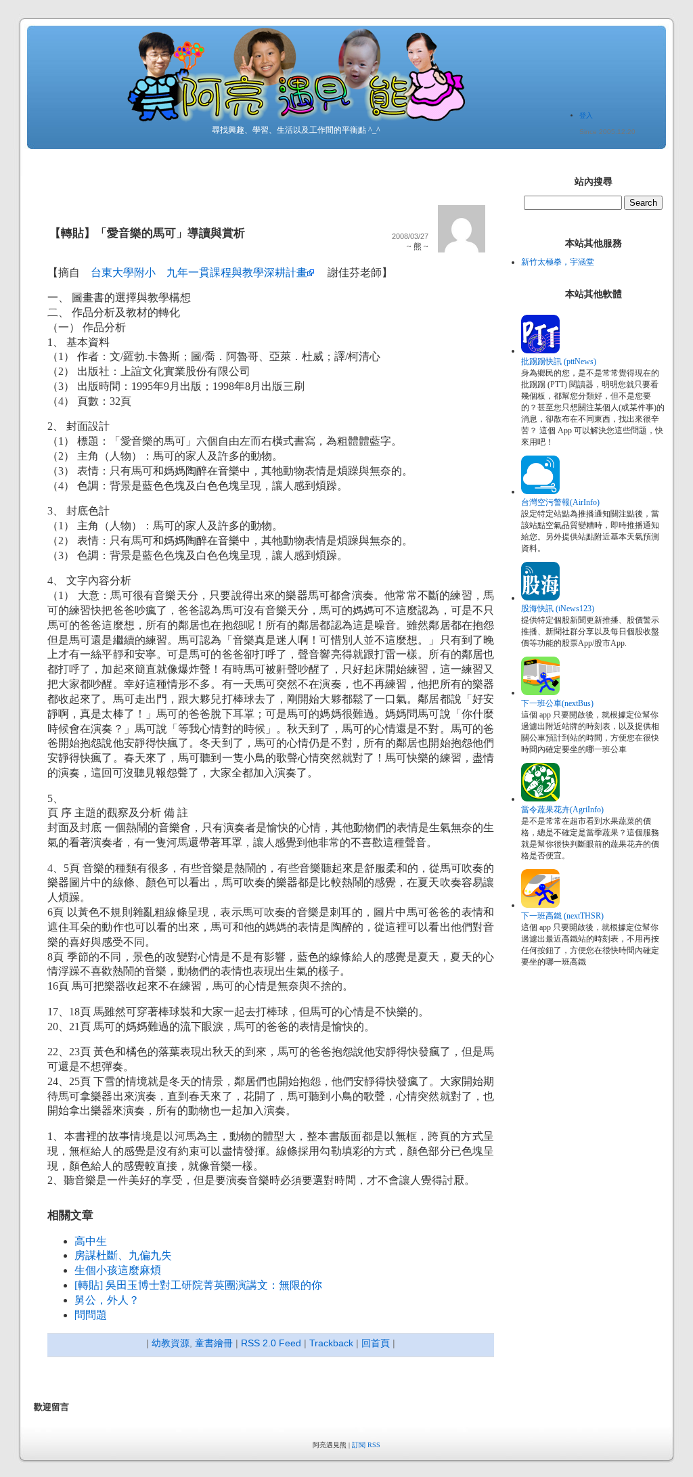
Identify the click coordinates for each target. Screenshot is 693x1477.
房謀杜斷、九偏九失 (123, 1255)
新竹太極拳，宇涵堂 (557, 262)
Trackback (331, 1343)
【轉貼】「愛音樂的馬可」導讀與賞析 (147, 233)
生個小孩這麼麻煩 (117, 1270)
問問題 (90, 1315)
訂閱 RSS (366, 1445)
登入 (586, 115)
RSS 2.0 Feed (271, 1343)
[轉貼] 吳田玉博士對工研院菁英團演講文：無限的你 (198, 1285)
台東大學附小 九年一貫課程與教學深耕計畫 (199, 272)
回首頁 (375, 1343)
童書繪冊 (214, 1343)
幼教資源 (170, 1343)
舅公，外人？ (106, 1300)
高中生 (90, 1241)
